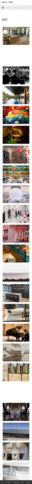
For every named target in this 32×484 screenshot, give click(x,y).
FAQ (2, 482)
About (22, 482)
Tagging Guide (16, 482)
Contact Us (28, 482)
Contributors (8, 482)
